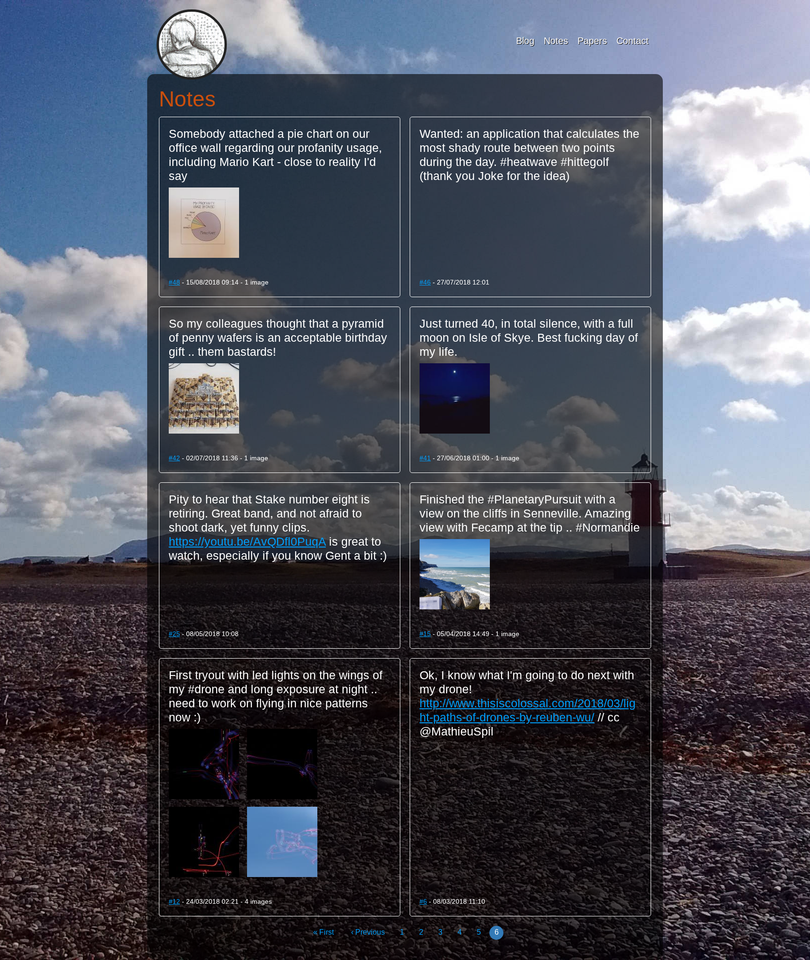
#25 (174, 634)
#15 (425, 634)
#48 (174, 282)
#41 (425, 458)
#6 (423, 901)
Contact (632, 41)
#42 (174, 458)
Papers (592, 41)
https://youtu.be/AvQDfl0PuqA (247, 541)
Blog (525, 41)
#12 (174, 901)
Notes (556, 41)
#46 (425, 282)
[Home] (192, 44)
